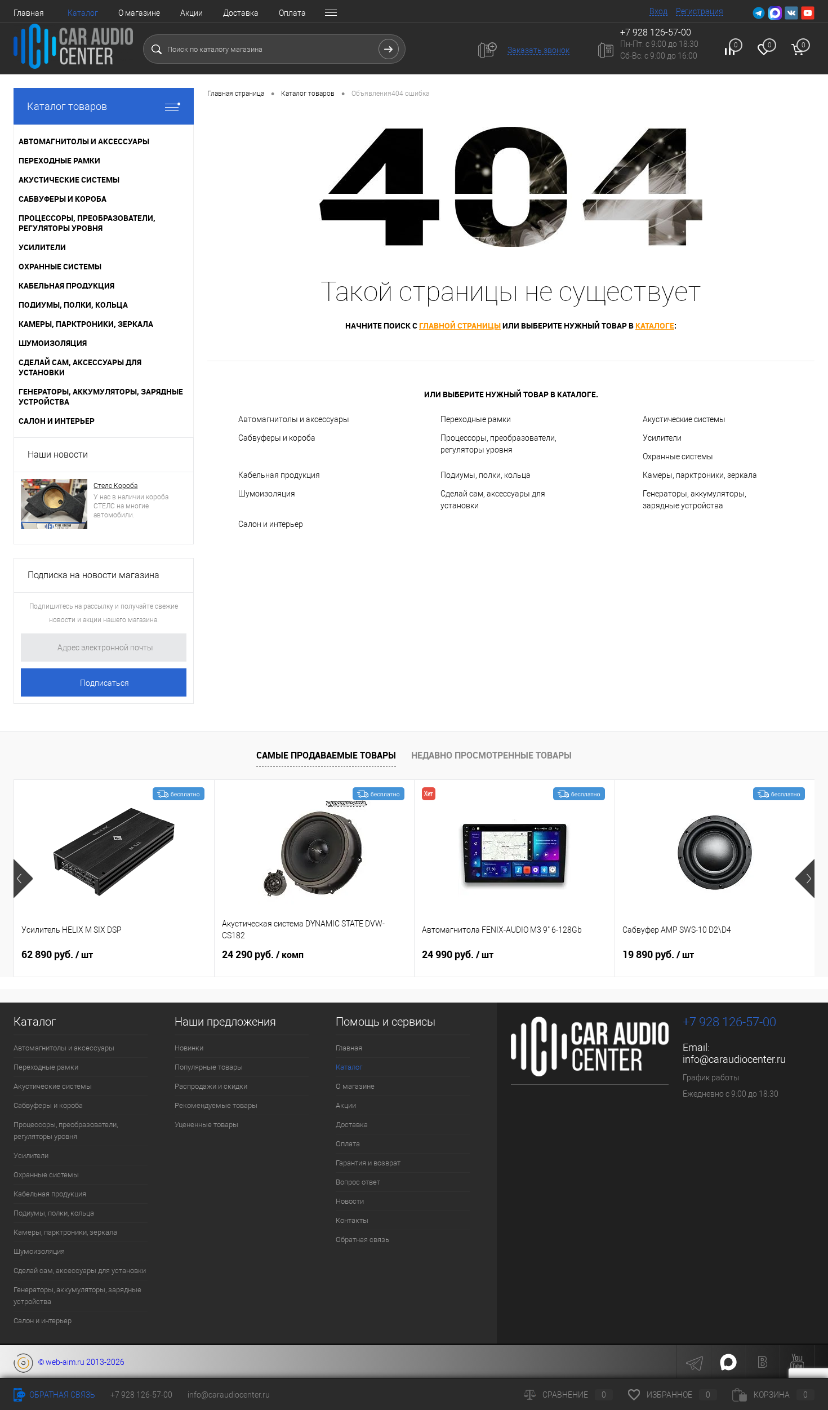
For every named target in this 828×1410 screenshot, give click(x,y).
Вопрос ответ (358, 1182)
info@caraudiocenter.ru (734, 1059)
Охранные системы (678, 456)
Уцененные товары (206, 1124)
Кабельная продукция (279, 475)
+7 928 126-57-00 (729, 1022)
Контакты (352, 1220)
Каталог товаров (67, 106)
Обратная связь (362, 1239)
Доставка (241, 12)
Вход (658, 11)
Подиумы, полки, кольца (485, 475)
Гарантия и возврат (368, 1163)
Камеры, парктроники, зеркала (700, 475)
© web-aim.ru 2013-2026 (78, 1362)
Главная (29, 12)
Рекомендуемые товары (216, 1105)
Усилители (662, 437)
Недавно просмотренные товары (491, 755)
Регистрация (699, 11)
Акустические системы (684, 419)
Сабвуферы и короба (276, 437)
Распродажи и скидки (211, 1086)
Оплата (292, 12)
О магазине (139, 12)
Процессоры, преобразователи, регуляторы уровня (498, 443)
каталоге (654, 325)
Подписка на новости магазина (93, 575)
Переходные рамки (475, 419)
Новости (350, 1201)
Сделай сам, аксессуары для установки (492, 499)
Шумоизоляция (266, 493)
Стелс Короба (115, 486)
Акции (191, 12)
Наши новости (58, 454)
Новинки (189, 1048)
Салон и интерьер (270, 524)
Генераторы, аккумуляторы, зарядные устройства (694, 499)
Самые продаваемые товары (326, 755)
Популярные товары (209, 1067)
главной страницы (460, 325)
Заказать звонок (538, 50)
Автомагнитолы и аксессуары (293, 419)
